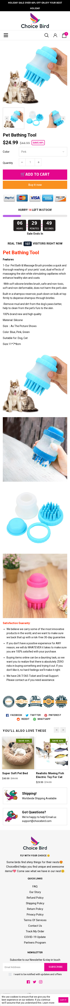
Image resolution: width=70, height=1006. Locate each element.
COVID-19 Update (35, 937)
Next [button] (63, 118)
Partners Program (35, 942)
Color (6, 151)
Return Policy (35, 909)
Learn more (48, 1003)
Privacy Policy (35, 914)
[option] (35, 72)
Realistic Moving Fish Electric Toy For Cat (50, 775)
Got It (63, 1000)
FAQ (35, 886)
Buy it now (35, 184)
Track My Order (35, 931)
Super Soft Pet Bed (15, 773)
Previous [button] (7, 118)
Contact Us (35, 925)
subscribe (56, 967)
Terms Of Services (35, 920)
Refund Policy (35, 897)
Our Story (35, 892)
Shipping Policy (35, 903)
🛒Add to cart (35, 174)
